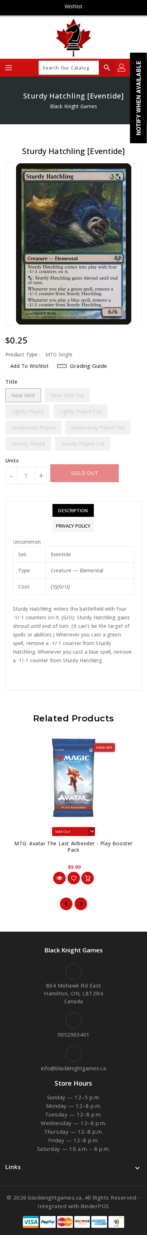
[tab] (73, 510)
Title (11, 381)
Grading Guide (88, 365)
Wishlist (73, 6)
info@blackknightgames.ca (73, 1068)
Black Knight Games (73, 106)
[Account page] (122, 68)
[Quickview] (59, 878)
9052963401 (73, 1034)
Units (12, 460)
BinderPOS (95, 1206)
